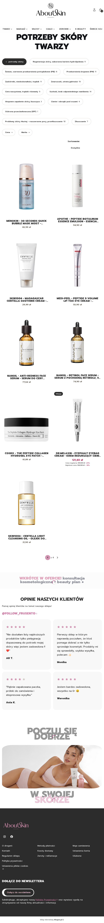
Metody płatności (46, 845)
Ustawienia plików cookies (15, 865)
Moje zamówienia (81, 845)
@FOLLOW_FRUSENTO (18, 613)
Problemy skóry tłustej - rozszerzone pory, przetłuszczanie (35, 121)
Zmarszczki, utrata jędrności (66, 81)
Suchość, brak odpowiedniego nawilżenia (70, 91)
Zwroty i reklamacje (47, 855)
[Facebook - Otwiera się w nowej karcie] (11, 836)
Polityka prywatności (12, 860)
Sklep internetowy (51, 920)
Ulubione (77, 855)
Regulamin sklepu (11, 855)
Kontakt (6, 850)
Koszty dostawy (45, 850)
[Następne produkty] (57, 557)
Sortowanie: (74, 141)
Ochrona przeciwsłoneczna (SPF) (21, 111)
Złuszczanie (81, 121)
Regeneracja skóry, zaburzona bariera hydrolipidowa (59, 61)
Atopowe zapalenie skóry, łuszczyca (23, 101)
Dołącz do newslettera (18, 892)
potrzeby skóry (15, 61)
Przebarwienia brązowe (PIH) (81, 71)
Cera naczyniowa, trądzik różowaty (22, 91)
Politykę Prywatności (45, 899)
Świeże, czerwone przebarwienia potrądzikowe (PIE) (31, 71)
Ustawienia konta (81, 850)
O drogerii (7, 845)
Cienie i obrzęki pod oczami (65, 101)
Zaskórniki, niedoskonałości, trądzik (23, 81)
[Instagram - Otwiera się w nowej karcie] (4, 836)
